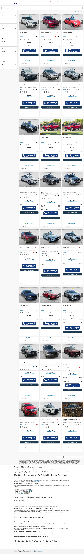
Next (72, 456)
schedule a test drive (59, 512)
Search (78, 8)
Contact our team (21, 538)
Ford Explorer (18, 502)
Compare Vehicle (24, 63)
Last (75, 456)
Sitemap (24, 550)
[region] (29, 47)
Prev (61, 456)
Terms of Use (31, 550)
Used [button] (45, 3)
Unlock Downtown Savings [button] (29, 54)
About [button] (68, 3)
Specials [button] (38, 3)
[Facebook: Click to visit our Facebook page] (46, 1)
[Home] (35, 3)
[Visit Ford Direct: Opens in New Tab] (40, 551)
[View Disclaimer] (29, 39)
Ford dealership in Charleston (62, 469)
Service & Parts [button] (50, 3)
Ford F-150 (18, 501)
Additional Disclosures (36, 550)
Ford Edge (17, 503)
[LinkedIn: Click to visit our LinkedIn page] (50, 1)
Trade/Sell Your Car (58, 3)
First (58, 456)
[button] (38, 22)
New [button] (42, 3)
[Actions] (37, 32)
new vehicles (31, 490)
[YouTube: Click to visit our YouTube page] (48, 1)
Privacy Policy (27, 550)
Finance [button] (64, 3)
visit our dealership (37, 480)
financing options (21, 493)
